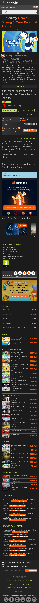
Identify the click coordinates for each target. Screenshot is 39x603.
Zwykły (13, 247)
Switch (7, 102)
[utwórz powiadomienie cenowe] (36, 40)
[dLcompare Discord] (33, 599)
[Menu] (36, 3)
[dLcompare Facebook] (11, 599)
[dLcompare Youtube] (28, 599)
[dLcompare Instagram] (16, 599)
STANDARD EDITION (26, 110)
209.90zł (30, 130)
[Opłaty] (29, 124)
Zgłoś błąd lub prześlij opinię (26, 138)
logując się (16, 175)
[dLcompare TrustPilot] (22, 599)
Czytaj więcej (19, 86)
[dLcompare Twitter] (5, 599)
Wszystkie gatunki (9, 110)
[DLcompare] (19, 576)
